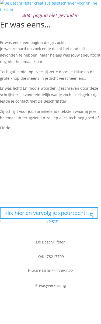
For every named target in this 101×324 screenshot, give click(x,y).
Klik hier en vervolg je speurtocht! (45, 213)
